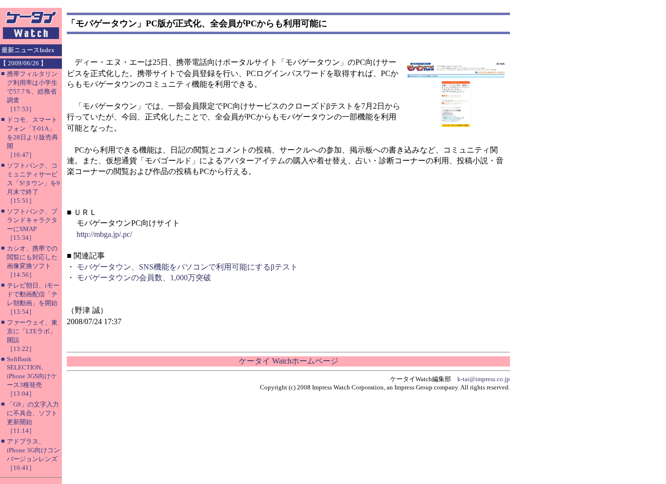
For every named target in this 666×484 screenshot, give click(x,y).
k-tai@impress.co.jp (483, 379)
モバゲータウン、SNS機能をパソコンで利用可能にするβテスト (187, 267)
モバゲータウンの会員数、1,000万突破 (144, 277)
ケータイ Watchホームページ (288, 361)
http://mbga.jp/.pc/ (104, 234)
